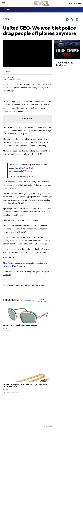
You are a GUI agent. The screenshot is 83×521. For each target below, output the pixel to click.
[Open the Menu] (4, 3)
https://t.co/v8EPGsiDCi (25, 167)
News (6, 19)
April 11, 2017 (32, 176)
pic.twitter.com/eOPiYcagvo (20, 171)
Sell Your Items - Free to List (28, 301)
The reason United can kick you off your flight (23, 285)
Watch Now (74, 3)
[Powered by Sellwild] (49, 426)
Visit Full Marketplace (42, 300)
